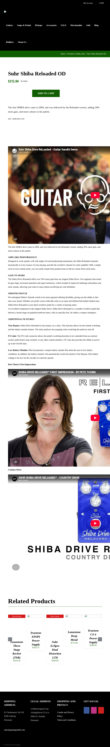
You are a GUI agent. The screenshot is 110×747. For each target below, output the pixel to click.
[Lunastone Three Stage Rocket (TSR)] (16, 616)
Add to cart (46, 93)
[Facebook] (86, 710)
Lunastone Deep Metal (74, 635)
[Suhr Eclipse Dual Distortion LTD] (55, 616)
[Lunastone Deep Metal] (74, 616)
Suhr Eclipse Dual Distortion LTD (55, 649)
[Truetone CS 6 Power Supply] (93, 616)
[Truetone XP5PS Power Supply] (36, 616)
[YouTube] (101, 710)
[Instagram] (94, 710)
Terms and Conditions (66, 720)
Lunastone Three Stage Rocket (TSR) (16, 649)
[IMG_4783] (24, 130)
